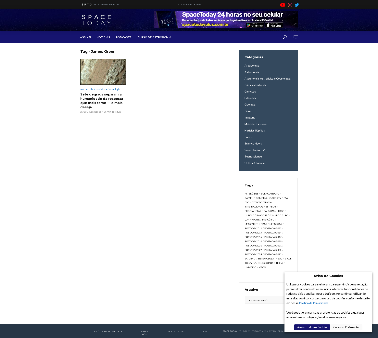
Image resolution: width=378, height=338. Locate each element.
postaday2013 (253, 232)
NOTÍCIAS (103, 37)
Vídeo (262, 267)
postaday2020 (253, 245)
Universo (250, 267)
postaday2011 (253, 228)
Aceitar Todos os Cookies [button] (312, 327)
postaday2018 (253, 241)
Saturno (250, 258)
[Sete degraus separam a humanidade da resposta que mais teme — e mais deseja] (103, 72)
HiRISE (280, 210)
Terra (279, 262)
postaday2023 (273, 249)
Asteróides (251, 193)
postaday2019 (273, 241)
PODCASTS (124, 37)
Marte (256, 219)
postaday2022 (253, 249)
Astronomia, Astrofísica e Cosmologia (100, 89)
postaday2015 (253, 236)
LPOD (278, 215)
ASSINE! (85, 37)
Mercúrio (268, 219)
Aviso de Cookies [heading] (328, 276)
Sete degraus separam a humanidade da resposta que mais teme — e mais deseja (101, 101)
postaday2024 (253, 254)
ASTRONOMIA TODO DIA (107, 4)
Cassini (249, 197)
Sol (280, 258)
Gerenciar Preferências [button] (346, 327)
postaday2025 (273, 254)
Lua (247, 219)
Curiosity (275, 197)
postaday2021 (273, 245)
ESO (247, 202)
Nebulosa (276, 223)
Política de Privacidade (313, 303)
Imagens (262, 215)
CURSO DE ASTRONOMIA (154, 37)
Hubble (249, 215)
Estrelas (271, 206)
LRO (286, 215)
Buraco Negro (270, 193)
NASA (264, 223)
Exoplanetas (253, 210)
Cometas (261, 197)
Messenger (251, 223)
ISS (271, 215)
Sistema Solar (266, 258)
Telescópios (265, 262)
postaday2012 (273, 228)
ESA (286, 197)
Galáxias (268, 210)
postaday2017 (273, 236)
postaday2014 (273, 232)
